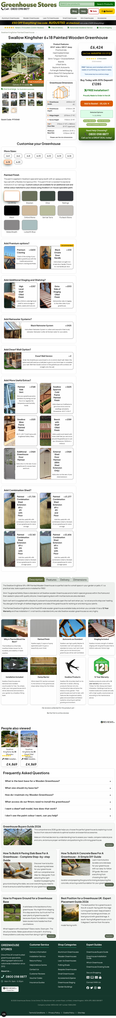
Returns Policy (36, 960)
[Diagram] (14, 110)
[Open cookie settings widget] (4, 1014)
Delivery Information (38, 952)
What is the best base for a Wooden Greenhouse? (32, 781)
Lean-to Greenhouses (67, 960)
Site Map (81, 1012)
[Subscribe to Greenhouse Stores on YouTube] (99, 988)
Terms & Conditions (37, 1012)
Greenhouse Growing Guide (97, 967)
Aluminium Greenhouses (68, 952)
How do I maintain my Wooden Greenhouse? (29, 794)
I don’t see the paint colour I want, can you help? (31, 815)
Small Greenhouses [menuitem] (70, 18)
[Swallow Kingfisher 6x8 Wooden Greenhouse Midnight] (22, 95)
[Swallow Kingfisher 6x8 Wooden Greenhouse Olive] (40, 95)
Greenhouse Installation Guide (96, 957)
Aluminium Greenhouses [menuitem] (10, 18)
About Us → (6, 971)
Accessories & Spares (67, 978)
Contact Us (34, 969)
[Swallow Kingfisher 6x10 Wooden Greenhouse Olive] (40, 103)
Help (83, 11)
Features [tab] (51, 579)
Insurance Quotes (37, 982)
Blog (74, 11)
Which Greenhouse (94, 962)
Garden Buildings (65, 986)
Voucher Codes (36, 978)
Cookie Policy (68, 1012)
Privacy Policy (54, 1012)
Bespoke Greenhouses (67, 969)
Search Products (105, 4)
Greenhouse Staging (66, 982)
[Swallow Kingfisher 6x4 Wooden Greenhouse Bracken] (14, 103)
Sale (94, 11)
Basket (107, 11)
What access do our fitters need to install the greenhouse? (37, 801)
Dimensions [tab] (80, 579)
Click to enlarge (18, 89)
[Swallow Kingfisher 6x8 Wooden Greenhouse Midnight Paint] (5, 110)
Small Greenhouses (66, 973)
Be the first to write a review (58, 713)
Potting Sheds (64, 965)
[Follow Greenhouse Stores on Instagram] (95, 988)
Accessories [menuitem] (102, 18)
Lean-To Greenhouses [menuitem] (51, 18)
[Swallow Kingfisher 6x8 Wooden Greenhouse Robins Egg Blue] (31, 95)
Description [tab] (36, 579)
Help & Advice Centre (38, 965)
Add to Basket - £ (95, 103)
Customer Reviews (37, 973)
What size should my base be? (22, 787)
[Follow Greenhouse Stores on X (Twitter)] (91, 988)
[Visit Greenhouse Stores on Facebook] (87, 988)
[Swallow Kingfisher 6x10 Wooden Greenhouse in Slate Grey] (5, 103)
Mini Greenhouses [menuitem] (87, 18)
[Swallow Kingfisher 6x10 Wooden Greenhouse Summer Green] (31, 103)
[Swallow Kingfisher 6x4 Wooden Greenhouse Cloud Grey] (14, 95)
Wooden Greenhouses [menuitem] (31, 18)
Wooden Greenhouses (67, 956)
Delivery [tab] (64, 579)
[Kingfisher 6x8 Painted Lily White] (22, 103)
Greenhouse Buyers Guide (97, 952)
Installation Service (38, 956)
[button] (58, 712)
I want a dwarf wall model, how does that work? (31, 808)
